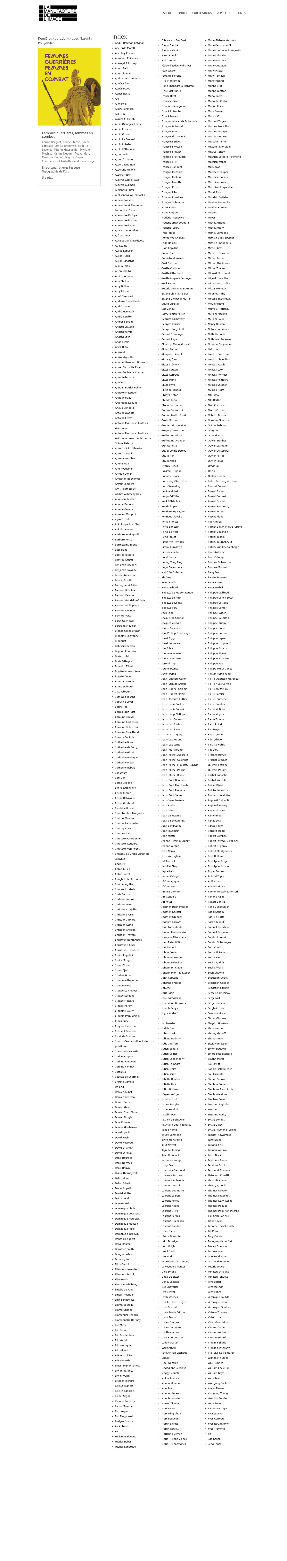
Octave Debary (217, 425)
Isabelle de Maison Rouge (177, 592)
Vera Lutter (214, 1281)
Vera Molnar (215, 1286)
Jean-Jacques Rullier (174, 699)
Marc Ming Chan (171, 1413)
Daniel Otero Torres (126, 1112)
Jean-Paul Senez (171, 795)
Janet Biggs (168, 638)
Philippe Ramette (218, 658)
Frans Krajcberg (170, 212)
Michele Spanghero (219, 242)
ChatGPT (120, 863)
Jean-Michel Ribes (172, 775)
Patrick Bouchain (218, 531)
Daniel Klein (122, 1107)
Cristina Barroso (124, 1081)
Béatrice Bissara (124, 554)
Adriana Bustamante (127, 78)
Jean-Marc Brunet (172, 749)
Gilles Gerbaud (170, 374)
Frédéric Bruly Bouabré (175, 222)
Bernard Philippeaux (127, 605)
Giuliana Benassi (171, 389)
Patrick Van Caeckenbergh (223, 547)
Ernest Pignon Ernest (127, 1365)
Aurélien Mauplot (125, 514)
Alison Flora (122, 255)
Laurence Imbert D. (172, 1180)
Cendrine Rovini (124, 808)
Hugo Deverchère (171, 567)
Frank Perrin (168, 207)
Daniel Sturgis (123, 1117)
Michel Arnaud (217, 222)
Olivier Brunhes (217, 440)
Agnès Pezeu (122, 88)
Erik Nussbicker (124, 1355)
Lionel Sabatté (170, 1281)
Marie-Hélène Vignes (174, 1438)
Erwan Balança (124, 1370)
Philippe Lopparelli (219, 643)
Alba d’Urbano (124, 159)
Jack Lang (167, 612)
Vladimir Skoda (217, 1342)
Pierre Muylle (216, 714)
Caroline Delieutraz (126, 727)
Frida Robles (168, 242)
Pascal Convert (217, 496)
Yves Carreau (216, 1418)
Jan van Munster (171, 658)
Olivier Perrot (216, 455)
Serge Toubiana (217, 1003)
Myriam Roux (216, 319)
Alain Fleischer (124, 129)
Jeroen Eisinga (170, 876)
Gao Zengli (168, 308)
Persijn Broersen (217, 577)
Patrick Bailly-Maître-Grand (225, 526)
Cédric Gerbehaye (125, 787)
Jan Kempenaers (171, 653)
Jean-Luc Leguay (171, 734)
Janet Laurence (170, 643)
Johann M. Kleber (172, 967)
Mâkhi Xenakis (170, 1378)
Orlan (211, 471)
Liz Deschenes (169, 1297)
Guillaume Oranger (173, 440)
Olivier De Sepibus (219, 450)
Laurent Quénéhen (172, 1221)
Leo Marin (167, 1256)
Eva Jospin (121, 1411)
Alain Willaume (124, 149)
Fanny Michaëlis (171, 50)
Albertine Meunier (125, 169)
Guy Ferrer (167, 455)
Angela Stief (122, 336)
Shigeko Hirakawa (219, 1023)
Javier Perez (168, 673)
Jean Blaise (168, 805)
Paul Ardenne (216, 552)
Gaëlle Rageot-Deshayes (176, 278)
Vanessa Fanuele (218, 1276)
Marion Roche (216, 106)
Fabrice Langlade (125, 1446)
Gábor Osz (167, 253)
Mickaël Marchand (219, 273)
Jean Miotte (168, 835)
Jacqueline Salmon (172, 617)
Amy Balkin (122, 286)
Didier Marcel (123, 1178)
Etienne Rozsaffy (125, 1401)
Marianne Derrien (171, 1433)
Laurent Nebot (170, 1205)
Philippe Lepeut (217, 638)
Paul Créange (216, 557)
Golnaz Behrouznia (172, 410)
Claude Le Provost (126, 990)
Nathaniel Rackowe (219, 339)
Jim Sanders (168, 896)
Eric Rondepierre (124, 1335)
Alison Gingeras (124, 260)
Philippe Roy (215, 663)
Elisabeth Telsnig (125, 1274)
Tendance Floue (217, 1160)
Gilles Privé (168, 384)
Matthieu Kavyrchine (220, 187)
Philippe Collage (218, 602)
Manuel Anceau (170, 1393)
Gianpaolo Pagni (171, 354)
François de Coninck (173, 136)
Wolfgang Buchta (218, 1383)
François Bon (169, 131)
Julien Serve (168, 1074)
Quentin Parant (217, 770)
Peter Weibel (215, 587)
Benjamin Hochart (125, 564)
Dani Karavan (123, 1122)
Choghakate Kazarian (128, 879)
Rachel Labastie (217, 775)
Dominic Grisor (123, 1203)
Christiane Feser (124, 914)
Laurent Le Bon (170, 1195)
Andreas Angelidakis (127, 301)
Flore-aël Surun (171, 90)
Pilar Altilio (215, 739)
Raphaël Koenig (217, 805)
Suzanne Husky (217, 1114)
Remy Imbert (215, 815)
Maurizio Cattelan (218, 197)
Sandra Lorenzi (217, 937)
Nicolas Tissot (216, 389)
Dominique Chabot (126, 1208)
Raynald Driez (216, 810)
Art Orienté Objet (125, 488)
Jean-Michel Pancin (173, 770)
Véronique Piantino (219, 1307)
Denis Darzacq (123, 1162)
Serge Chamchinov (219, 992)
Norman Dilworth (218, 420)
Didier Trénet (122, 1183)
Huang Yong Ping (171, 562)
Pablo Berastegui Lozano (223, 481)
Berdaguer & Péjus (126, 585)
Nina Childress (216, 405)
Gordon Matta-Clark (173, 415)
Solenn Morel (216, 1058)
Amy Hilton (122, 291)
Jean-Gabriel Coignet (174, 688)
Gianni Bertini (169, 349)
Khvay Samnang (171, 1134)
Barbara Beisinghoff (127, 534)
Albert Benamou (125, 164)
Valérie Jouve (216, 1266)
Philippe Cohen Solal (220, 597)
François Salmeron (172, 202)
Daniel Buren (123, 1102)
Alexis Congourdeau (127, 230)
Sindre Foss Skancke (220, 1053)
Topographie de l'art (220, 1241)
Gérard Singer (169, 339)
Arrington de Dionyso (128, 478)
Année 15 (121, 382)
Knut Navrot (168, 1145)
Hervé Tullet (168, 536)
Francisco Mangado (173, 106)
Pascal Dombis (217, 501)
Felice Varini (168, 60)
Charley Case (123, 828)
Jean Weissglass (171, 856)
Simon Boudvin (217, 1048)
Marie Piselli (215, 70)
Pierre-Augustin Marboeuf (224, 678)
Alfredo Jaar (122, 235)
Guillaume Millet (171, 435)
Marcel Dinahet (170, 1403)
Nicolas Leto (215, 369)
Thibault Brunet (217, 1180)
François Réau (169, 192)
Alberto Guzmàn (125, 184)
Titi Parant (214, 1231)
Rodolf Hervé (216, 856)
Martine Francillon (219, 126)
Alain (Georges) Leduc (128, 124)
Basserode (121, 549)
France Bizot (168, 96)
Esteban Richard (124, 1380)
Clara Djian (121, 970)
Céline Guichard (124, 803)
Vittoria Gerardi (217, 1337)
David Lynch (122, 1132)
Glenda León (169, 400)
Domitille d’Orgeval (127, 1233)
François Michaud (171, 177)
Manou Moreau (170, 1383)
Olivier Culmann (218, 445)
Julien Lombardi (171, 1063)
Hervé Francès (169, 521)
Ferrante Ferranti (171, 75)
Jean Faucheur (170, 830)
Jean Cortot (168, 810)
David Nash (122, 1137)
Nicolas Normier (217, 374)
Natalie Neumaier (218, 329)
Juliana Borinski (171, 1038)
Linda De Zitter (170, 1276)
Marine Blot (215, 85)
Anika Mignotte (124, 357)
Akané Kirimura (124, 108)
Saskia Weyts (216, 967)
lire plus (47, 177)
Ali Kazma (121, 245)
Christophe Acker (125, 945)
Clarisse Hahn (123, 975)
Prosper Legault (217, 759)
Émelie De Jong (124, 1289)
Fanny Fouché (169, 45)
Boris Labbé (122, 656)
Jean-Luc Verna (170, 744)
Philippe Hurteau (218, 633)
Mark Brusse (215, 111)
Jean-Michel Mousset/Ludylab (179, 764)
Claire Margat (123, 960)
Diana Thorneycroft (126, 1173)
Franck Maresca (170, 116)
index (183, 13)
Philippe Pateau (217, 648)
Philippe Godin (217, 628)
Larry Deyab (168, 1165)
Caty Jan (120, 777)
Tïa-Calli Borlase (218, 1215)
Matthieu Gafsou (218, 177)
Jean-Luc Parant (171, 739)
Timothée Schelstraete (221, 1226)
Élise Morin (121, 1279)
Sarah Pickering (217, 952)
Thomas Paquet (217, 1205)
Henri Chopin (169, 506)
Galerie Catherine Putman (177, 288)
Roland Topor (216, 876)
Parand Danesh (217, 486)
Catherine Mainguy (126, 757)
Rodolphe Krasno (218, 866)
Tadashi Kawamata (219, 1134)
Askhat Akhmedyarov (128, 494)
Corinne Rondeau (125, 1061)
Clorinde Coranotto (126, 1036)
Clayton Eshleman (126, 1026)
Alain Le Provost (125, 139)
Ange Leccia (122, 342)
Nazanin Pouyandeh (220, 344)
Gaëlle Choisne (170, 268)
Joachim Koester (171, 911)
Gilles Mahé (168, 379)
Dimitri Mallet (123, 1193)
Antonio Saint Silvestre (128, 448)
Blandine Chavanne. (127, 635)
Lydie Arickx (168, 1347)
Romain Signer (216, 886)
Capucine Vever (124, 701)
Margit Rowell (170, 1428)
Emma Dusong (124, 1309)
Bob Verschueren (125, 646)
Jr (162, 1018)
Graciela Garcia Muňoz (174, 425)
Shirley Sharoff (217, 1033)
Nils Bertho (214, 400)
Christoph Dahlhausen (128, 939)
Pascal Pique (215, 516)
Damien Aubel (123, 1091)
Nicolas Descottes (218, 354)
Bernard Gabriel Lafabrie (130, 600)
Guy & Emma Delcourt (174, 450)
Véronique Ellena (218, 1302)
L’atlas (165, 1357)
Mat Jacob (214, 166)
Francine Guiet (170, 101)
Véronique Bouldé (218, 1297)
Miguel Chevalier (218, 278)
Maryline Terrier (217, 141)
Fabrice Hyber (123, 1441)
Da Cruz (119, 1086)
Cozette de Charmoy (127, 1076)
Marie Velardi (216, 80)
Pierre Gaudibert (217, 704)
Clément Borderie (125, 1031)
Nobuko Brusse (217, 415)
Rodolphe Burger (218, 861)
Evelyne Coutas (124, 1421)
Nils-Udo (213, 395)
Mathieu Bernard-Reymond (224, 156)
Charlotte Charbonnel (128, 838)
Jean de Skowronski (173, 820)
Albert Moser (123, 174)
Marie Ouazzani (217, 65)
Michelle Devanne (218, 253)
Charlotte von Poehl (127, 848)
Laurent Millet (170, 1200)
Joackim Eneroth (171, 922)
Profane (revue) (217, 754)
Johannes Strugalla (173, 957)
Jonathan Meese (171, 982)
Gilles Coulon (169, 369)
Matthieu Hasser (217, 182)
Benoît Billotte (123, 580)
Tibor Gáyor (215, 1221)
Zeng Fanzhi (215, 1443)
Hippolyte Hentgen (172, 541)
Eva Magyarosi (124, 1416)
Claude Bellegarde (126, 980)
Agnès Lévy (122, 83)
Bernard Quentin (125, 610)
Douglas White (124, 1254)
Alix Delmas (122, 265)
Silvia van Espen (217, 1043)
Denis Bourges (123, 1157)
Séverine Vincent (217, 1013)
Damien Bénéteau (125, 1097)
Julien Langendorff (172, 1058)
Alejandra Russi (124, 189)
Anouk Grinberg (124, 407)
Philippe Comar (217, 607)
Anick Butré (122, 347)
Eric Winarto (122, 1350)
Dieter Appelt (123, 1188)
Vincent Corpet (217, 1327)
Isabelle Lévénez (171, 602)
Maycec (212, 212)
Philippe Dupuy (217, 623)
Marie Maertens (217, 60)
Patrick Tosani (216, 536)
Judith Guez (168, 1028)
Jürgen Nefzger (170, 1094)
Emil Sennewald (125, 1299)
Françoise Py (168, 161)
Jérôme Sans (169, 886)
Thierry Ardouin (217, 1185)
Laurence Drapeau (172, 1175)
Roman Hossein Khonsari (223, 891)
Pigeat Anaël (216, 734)
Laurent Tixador (171, 1226)
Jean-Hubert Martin (173, 694)
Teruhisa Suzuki (217, 1165)
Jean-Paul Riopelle (173, 790)
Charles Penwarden (127, 823)
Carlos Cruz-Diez (125, 711)
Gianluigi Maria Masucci (175, 344)
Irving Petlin (168, 582)
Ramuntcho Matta (219, 795)
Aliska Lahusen (124, 250)
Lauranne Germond (173, 1170)
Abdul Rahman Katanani (130, 43)
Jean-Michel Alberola (174, 754)
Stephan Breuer (217, 1084)
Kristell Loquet (170, 1155)
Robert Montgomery (220, 851)
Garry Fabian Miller (173, 313)
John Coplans (169, 977)
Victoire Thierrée (217, 1312)
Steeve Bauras (216, 1079)
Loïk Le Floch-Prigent (174, 1302)
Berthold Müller (124, 620)
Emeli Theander (124, 1294)
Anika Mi (120, 352)
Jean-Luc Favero (171, 729)
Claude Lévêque (124, 995)
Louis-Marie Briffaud (173, 1312)
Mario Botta (215, 96)
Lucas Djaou (168, 1317)
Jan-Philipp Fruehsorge (175, 633)
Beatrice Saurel (124, 559)
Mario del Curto (217, 101)
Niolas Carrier (216, 410)
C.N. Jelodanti (123, 691)
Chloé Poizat (122, 874)
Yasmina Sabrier (217, 1398)
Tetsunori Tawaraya (220, 1170)
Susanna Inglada (218, 1104)
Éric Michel (121, 1325)
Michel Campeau (218, 232)
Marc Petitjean (170, 1418)
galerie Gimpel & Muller (176, 298)
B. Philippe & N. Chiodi (128, 524)
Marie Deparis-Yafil (219, 45)
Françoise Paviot (171, 151)
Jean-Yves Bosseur (172, 800)
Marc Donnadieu (171, 1398)
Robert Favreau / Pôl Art (223, 840)
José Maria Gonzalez (173, 1003)
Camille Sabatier (125, 696)
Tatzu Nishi (214, 1155)
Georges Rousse (170, 324)
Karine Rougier (170, 1104)
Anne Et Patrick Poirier (128, 387)
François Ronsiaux (172, 197)
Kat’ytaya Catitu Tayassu (176, 1124)
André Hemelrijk (124, 311)
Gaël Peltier (168, 283)
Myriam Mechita (217, 313)
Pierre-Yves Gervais (219, 683)
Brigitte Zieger (123, 676)
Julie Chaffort (169, 1043)
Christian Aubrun (125, 899)
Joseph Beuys (169, 1008)
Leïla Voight (168, 1246)
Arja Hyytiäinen (124, 468)
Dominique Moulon (126, 1223)
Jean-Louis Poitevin (173, 709)
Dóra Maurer (122, 1244)
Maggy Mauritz (170, 1373)
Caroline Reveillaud (127, 732)
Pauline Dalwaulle (219, 562)
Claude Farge (123, 985)
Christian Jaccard (125, 919)
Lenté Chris (168, 1251)
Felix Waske (168, 70)
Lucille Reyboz (170, 1332)
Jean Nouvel (168, 851)
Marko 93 (213, 116)
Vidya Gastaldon (218, 1322)
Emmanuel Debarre (126, 1314)
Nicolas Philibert (218, 379)
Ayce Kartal (122, 519)
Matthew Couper (218, 172)
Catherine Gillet (124, 752)
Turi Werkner (215, 1251)
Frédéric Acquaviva (172, 217)
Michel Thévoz (216, 268)
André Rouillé (123, 316)
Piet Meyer (214, 729)
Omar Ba (213, 465)
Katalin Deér (168, 1114)
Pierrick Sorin (215, 724)
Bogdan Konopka (125, 651)
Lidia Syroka (168, 1271)
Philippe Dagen (217, 612)
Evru (117, 1431)
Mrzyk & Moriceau (218, 308)
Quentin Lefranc (217, 764)
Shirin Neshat (216, 1028)
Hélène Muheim (170, 491)
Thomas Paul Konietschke (223, 1210)
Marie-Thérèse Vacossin (222, 40)
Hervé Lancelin (170, 526)
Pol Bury (213, 749)
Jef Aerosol (168, 861)
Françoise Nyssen (171, 146)
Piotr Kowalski (216, 744)
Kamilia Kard (169, 1099)
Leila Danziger (170, 1241)
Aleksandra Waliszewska (130, 195)
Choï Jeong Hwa (125, 884)
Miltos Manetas (217, 288)
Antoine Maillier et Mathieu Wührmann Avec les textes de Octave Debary (133, 438)
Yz (209, 1433)
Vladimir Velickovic (219, 1347)
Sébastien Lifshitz (218, 987)
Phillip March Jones (220, 673)
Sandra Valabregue (219, 942)
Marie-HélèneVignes (173, 1443)
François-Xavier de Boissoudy (179, 121)
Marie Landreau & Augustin (224, 50)
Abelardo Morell (125, 48)
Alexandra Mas (124, 200)
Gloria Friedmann (172, 405)
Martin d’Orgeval (218, 121)
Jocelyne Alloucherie (173, 937)
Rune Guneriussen (218, 906)
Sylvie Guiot (215, 1124)
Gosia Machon (169, 420)
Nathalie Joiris (216, 334)
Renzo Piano (215, 825)
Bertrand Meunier (125, 625)
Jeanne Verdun (170, 846)
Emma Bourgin (124, 1304)
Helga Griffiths (170, 496)
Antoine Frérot (123, 418)
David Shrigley (123, 1152)
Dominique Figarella (127, 1218)
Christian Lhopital (125, 929)
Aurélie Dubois (124, 504)
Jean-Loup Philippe (173, 714)
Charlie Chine (123, 833)
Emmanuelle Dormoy (128, 1320)
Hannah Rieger (170, 476)
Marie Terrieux (216, 75)
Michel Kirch (215, 248)
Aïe (117, 98)
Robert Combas (217, 835)
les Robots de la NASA (175, 1261)
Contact (242, 13)
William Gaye (216, 1373)
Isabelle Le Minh (171, 597)
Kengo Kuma (169, 1129)
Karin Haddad (169, 1109)
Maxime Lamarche (219, 202)
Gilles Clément (170, 364)
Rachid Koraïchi (217, 780)
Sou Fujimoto (216, 1074)
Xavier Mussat (216, 1388)
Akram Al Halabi (125, 119)
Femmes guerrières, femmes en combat (67, 135)
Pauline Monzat (217, 567)
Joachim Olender (171, 916)
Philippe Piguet (217, 653)
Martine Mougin (217, 131)
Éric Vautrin (121, 1340)
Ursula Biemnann (218, 1261)
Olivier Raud (215, 460)
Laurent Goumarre (172, 1190)
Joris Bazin (167, 992)
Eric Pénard (121, 1330)
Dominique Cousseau (127, 1213)
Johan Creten (169, 952)
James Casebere (171, 628)
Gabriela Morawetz (172, 258)
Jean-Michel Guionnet (174, 759)
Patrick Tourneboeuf (220, 541)
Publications (202, 13)
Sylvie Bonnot (216, 1119)
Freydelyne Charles (172, 237)
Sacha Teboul (216, 922)
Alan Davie (121, 154)
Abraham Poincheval (127, 58)
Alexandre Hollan (126, 220)
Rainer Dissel (215, 785)
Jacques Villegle (171, 623)
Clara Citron (122, 965)
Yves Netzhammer (219, 1423)
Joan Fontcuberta (172, 927)
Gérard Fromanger (172, 334)
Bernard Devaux (124, 595)
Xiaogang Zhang (218, 1393)
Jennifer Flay (169, 866)
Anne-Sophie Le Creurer (129, 372)
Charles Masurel (125, 818)
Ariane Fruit (122, 463)
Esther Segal (122, 1396)
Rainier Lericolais (218, 790)
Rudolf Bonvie (216, 901)
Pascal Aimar (216, 491)
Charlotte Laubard (126, 843)
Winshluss (214, 1378)
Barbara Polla (123, 539)
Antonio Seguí (123, 453)
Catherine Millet (124, 762)
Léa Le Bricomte (171, 1236)
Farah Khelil (168, 55)
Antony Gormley (125, 458)
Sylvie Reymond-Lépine (222, 1129)
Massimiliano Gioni (219, 146)
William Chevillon (219, 1367)
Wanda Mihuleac (218, 1357)
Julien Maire (168, 1068)
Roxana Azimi (216, 896)
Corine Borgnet (124, 1056)
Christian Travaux (125, 934)
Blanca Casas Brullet (127, 630)
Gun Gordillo (169, 445)
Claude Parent (123, 1005)
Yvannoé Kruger (217, 1408)
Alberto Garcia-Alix (127, 179)
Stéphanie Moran (218, 1094)
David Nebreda (124, 1142)
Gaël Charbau (169, 263)
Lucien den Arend (171, 1327)
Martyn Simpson (217, 136)
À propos (224, 13)
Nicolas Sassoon (217, 384)
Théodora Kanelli (218, 1175)
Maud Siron (215, 192)
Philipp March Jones (220, 668)
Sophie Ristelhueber (220, 1068)
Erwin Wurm (122, 1375)
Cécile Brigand (123, 782)
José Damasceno (171, 998)
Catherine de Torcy (126, 747)
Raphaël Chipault (218, 800)
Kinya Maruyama (171, 1139)
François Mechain (171, 172)
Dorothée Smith (124, 1249)
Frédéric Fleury (170, 227)
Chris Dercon (122, 894)
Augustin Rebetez (125, 499)
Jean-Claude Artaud (173, 683)
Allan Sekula (123, 271)
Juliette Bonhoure (172, 1079)
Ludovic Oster (169, 1342)
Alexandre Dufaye (126, 215)
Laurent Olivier (170, 1210)
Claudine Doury (124, 1010)
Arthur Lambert (124, 483)
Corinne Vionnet (124, 1066)
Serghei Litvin (216, 1008)
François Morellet (172, 182)
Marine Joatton (217, 90)
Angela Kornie (123, 331)
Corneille (120, 1071)
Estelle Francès (124, 1385)
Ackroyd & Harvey (126, 63)
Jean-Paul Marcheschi (174, 785)
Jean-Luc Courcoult (173, 719)
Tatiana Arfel (216, 1145)
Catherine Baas (124, 742)
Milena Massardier (219, 283)
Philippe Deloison (218, 617)
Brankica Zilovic (124, 666)
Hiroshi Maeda (170, 552)
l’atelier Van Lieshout (174, 1352)
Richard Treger (216, 830)
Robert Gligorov (217, 846)
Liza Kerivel (168, 1291)
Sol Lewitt (214, 1063)
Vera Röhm (214, 1291)
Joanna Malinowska (173, 932)
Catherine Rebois (125, 767)
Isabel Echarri (169, 587)
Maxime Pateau (217, 207)
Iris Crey (166, 577)
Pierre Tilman (216, 719)
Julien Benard (169, 1048)
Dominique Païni (125, 1228)
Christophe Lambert (127, 950)
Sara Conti (214, 947)
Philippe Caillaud (218, 592)
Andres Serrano (124, 321)
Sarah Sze (214, 957)
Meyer (211, 217)
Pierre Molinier (216, 709)
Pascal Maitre (216, 511)
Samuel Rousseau (218, 932)
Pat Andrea (215, 521)
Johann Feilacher (171, 962)
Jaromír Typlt (169, 663)
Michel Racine (216, 258)
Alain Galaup (123, 134)
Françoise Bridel (171, 141)
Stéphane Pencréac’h (220, 1089)
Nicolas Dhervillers (219, 359)
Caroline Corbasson (127, 722)
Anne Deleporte (124, 377)
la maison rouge (171, 1160)
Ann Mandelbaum (126, 402)
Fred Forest (168, 232)
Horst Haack (168, 557)
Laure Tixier (168, 1231)
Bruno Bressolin (124, 681)
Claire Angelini (124, 955)
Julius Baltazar (170, 1089)
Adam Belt (121, 68)
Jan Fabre (167, 648)
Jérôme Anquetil (171, 881)
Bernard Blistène (125, 590)
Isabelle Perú (169, 607)
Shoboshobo (215, 1038)
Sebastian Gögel (218, 977)
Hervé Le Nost (169, 531)
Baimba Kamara (125, 529)
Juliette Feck (168, 1084)
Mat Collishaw (217, 151)
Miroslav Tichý (216, 293)
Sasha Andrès (216, 962)
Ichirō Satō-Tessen (172, 572)
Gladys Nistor (169, 395)
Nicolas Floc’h (216, 364)
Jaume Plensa (169, 668)
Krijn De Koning (170, 1150)
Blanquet (120, 640)
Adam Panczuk (124, 73)
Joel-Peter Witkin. (172, 942)
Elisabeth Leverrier (126, 1269)
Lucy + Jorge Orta (172, 1337)
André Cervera (123, 306)
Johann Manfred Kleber (175, 972)
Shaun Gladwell (218, 1018)
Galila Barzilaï (170, 303)
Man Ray (166, 1388)
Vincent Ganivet (217, 1332)
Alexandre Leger (125, 225)
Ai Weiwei (121, 103)
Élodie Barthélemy (126, 1284)
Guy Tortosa (168, 460)
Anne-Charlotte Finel (128, 367)
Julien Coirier (169, 1053)
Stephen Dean (216, 1099)
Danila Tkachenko (126, 1127)
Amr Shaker (122, 281)
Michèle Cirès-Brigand (221, 237)
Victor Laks (214, 1317)
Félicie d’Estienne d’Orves (176, 65)
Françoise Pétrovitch (173, 156)
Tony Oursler (215, 1236)
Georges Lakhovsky (173, 319)
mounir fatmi (216, 303)
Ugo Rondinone (217, 1256)
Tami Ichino (215, 1139)
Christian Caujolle (125, 909)
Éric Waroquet (123, 1345)
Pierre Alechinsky (218, 688)
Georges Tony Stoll (172, 329)
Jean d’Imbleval (171, 825)
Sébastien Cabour (218, 982)
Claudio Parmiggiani (127, 1015)
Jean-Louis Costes (172, 704)
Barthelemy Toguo (126, 544)
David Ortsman (124, 1147)
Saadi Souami (216, 911)
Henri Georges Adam (173, 511)
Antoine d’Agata (125, 412)
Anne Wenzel (123, 397)
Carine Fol (121, 706)
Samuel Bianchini (218, 927)
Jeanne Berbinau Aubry (175, 840)
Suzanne (213, 1109)
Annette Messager (126, 392)
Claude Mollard (124, 1000)
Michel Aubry (216, 227)
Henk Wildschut (170, 501)
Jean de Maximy (171, 815)
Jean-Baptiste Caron (173, 678)
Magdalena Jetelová (173, 1367)
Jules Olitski (168, 1033)
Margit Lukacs (169, 1423)
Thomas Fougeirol (219, 1195)
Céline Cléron (123, 793)
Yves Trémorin (216, 1428)
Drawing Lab (122, 1259)
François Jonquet (171, 166)
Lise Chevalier (169, 1286)
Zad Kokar (214, 1438)
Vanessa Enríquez (218, 1271)
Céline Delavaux (125, 798)
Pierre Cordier (216, 694)
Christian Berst (123, 904)
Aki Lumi (120, 113)
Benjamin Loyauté (126, 570)
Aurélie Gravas (124, 509)
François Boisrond (172, 126)
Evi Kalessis (122, 1426)
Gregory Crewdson (172, 430)
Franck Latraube (171, 111)
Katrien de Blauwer (173, 1119)
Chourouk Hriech (125, 889)
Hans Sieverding (171, 486)
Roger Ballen (216, 871)
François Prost (169, 187)
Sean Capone (216, 972)
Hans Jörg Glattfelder (174, 481)
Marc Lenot (168, 1408)
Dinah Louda (122, 1198)
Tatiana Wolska (217, 1150)
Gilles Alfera (169, 359)
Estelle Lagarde (124, 1390)
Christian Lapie (124, 924)
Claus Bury (121, 1021)
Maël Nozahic (169, 1362)
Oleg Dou (213, 430)
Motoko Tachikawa (219, 298)
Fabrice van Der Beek (173, 40)
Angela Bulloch (124, 326)
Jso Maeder (168, 1023)
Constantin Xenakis (126, 1051)
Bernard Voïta (123, 615)
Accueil (168, 13)
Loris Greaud (169, 1307)
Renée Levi (214, 820)
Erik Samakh (122, 1360)
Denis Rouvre (123, 1168)
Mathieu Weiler (217, 161)
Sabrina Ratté (216, 916)
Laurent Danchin (171, 1185)
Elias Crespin (122, 1264)
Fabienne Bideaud (125, 1436)
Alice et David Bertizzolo (129, 240)
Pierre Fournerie (217, 699)
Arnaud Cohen (123, 473)
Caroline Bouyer (124, 716)
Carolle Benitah (124, 737)
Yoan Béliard (215, 1403)
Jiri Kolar (166, 901)
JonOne (166, 987)
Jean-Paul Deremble (174, 780)
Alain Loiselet (123, 144)
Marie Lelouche (217, 55)
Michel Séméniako (219, 263)
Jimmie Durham (170, 891)
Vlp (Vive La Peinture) (221, 1352)
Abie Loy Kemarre (125, 53)
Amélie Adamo (124, 276)
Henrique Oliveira (171, 516)
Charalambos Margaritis (129, 813)
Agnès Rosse (122, 93)
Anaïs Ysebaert (124, 296)
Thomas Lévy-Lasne (220, 1200)
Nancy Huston (216, 324)
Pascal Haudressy (218, 506)
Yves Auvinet (215, 1413)
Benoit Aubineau (125, 575)
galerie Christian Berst (174, 293)
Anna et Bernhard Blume (130, 362)
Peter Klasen (215, 582)
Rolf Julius (214, 881)
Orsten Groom (216, 476)
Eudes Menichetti (125, 1406)
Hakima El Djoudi (171, 471)
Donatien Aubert (125, 1238)
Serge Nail (214, 998)
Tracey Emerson (217, 1246)
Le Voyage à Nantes (173, 1266)
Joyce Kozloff (169, 1013)
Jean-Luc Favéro (171, 724)
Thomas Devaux (217, 1190)
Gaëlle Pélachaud (172, 273)
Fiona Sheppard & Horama (177, 85)
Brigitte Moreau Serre (127, 671)
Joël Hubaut (168, 947)
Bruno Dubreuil (124, 686)
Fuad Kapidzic (169, 248)
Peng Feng (214, 572)
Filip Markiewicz (170, 80)
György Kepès (169, 465)
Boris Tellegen (123, 661)
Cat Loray (121, 772)
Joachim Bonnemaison (175, 906)
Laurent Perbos (170, 1215)
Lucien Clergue (170, 1322)
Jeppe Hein (168, 871)
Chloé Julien (122, 869)
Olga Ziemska (216, 435)
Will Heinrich (215, 1362)
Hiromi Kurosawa (171, 547)
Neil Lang (213, 349)
